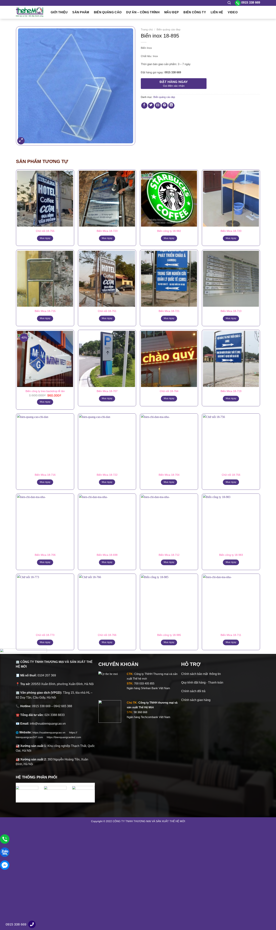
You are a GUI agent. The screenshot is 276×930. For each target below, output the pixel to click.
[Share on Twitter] (151, 105)
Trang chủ (147, 29)
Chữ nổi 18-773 (45, 634)
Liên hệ (217, 12)
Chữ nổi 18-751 (107, 311)
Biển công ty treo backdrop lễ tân (45, 391)
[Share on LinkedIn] (171, 105)
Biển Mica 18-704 (169, 474)
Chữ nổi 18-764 (169, 391)
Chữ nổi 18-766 (107, 634)
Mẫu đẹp (171, 12)
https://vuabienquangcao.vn (50, 732)
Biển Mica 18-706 (45, 554)
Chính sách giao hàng (195, 700)
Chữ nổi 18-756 (231, 474)
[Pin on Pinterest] (164, 105)
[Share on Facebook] (144, 105)
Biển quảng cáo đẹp (168, 29)
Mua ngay (45, 238)
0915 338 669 (16, 924)
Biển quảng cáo (107, 12)
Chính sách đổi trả (193, 691)
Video (233, 12)
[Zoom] (21, 140)
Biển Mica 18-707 (107, 391)
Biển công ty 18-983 (231, 554)
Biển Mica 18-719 (231, 391)
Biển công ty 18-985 (169, 634)
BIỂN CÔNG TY (194, 12)
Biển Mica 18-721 (169, 311)
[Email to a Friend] (158, 105)
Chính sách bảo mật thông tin (201, 673)
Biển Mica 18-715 (45, 311)
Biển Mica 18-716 (45, 474)
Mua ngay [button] (45, 402)
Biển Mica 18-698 (107, 554)
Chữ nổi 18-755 (45, 230)
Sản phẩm (80, 12)
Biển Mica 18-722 (107, 474)
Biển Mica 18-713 (231, 311)
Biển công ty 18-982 (169, 230)
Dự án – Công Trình (143, 12)
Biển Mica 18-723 (107, 230)
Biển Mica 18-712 (169, 554)
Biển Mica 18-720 (231, 230)
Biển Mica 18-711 (231, 634)
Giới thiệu (59, 12)
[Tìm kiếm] (229, 3)
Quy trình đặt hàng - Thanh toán (202, 682)
